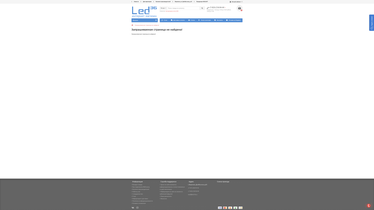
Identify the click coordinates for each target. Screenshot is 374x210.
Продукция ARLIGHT (202, 1)
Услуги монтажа (206, 20)
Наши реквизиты (166, 196)
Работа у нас (136, 191)
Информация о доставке (140, 198)
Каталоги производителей (163, 1)
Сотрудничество (137, 194)
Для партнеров (147, 1)
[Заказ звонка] (369, 206)
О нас (165, 20)
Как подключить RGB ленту (141, 187)
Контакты (220, 20)
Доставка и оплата (179, 20)
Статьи (192, 20)
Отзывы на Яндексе (234, 20)
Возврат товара (137, 184)
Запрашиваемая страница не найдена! (147, 25)
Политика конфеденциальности (142, 201)
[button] (371, 23)
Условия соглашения (139, 203)
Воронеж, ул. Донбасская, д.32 (183, 1)
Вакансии (164, 198)
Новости (136, 1)
